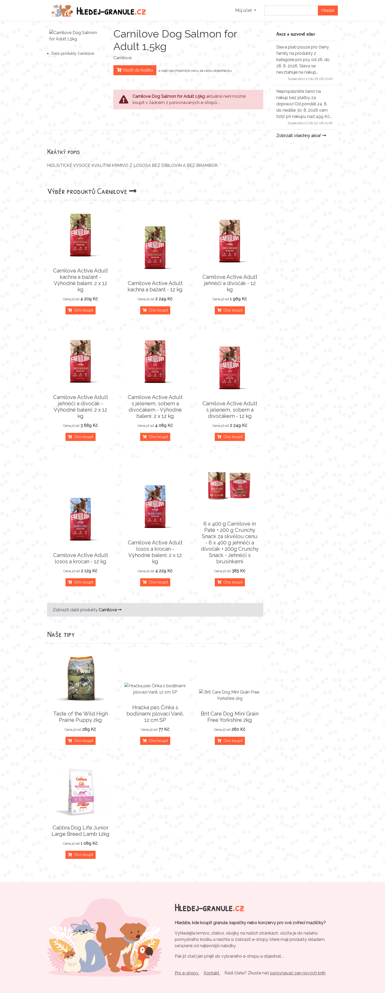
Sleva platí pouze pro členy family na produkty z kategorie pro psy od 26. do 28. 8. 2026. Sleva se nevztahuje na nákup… (302, 60)
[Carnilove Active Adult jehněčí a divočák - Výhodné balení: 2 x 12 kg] (80, 361)
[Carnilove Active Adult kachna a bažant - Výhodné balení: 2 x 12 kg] (80, 235)
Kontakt (212, 972)
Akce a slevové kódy (295, 33)
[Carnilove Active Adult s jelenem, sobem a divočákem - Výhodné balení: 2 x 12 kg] (155, 361)
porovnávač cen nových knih (298, 972)
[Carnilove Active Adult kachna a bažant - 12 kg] (155, 247)
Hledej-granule (111, 10)
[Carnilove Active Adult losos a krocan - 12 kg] (80, 519)
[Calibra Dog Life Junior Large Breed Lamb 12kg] (80, 792)
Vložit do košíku (137, 70)
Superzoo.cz (297, 79)
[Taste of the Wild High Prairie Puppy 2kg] (80, 678)
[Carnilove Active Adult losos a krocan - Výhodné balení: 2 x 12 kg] (155, 507)
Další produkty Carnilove (72, 53)
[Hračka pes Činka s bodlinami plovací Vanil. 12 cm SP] (155, 689)
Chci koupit (82, 310)
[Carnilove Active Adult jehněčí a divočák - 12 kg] (229, 241)
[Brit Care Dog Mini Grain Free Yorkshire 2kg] (229, 695)
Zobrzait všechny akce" (299, 135)
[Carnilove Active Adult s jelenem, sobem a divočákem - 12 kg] (229, 368)
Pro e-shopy (187, 972)
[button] (245, 10)
